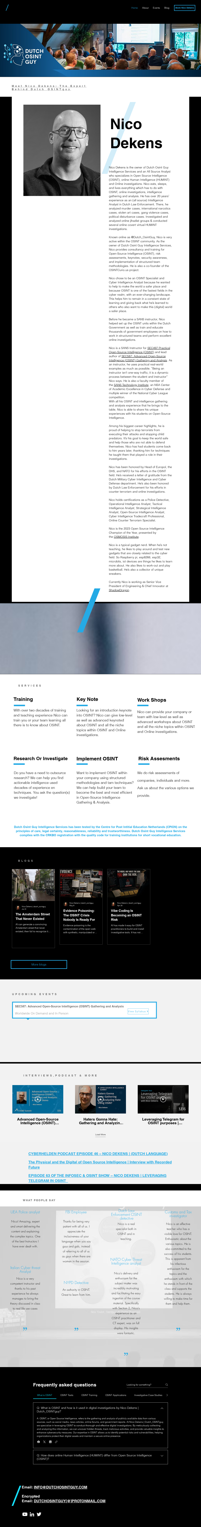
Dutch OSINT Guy (22, 6)
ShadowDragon (119, 590)
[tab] (44, 1395)
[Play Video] (38, 1099)
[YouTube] (25, 1514)
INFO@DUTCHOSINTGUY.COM (60, 1487)
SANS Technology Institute (131, 385)
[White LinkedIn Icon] (32, 1514)
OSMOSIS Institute (126, 537)
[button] (38, 1442)
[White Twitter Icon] (39, 1514)
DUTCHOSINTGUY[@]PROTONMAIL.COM (70, 1501)
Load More (100, 1134)
